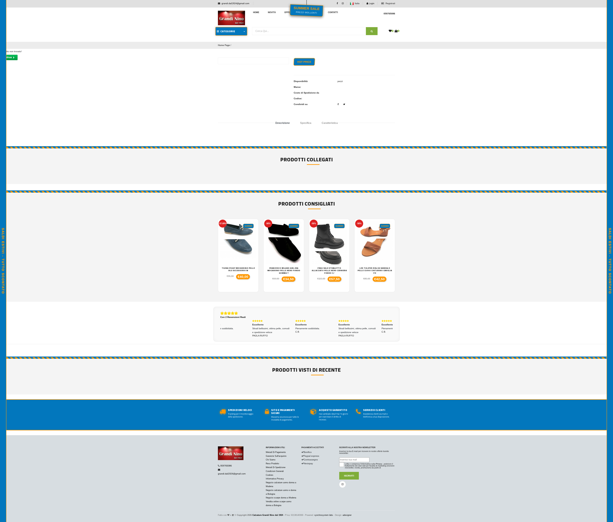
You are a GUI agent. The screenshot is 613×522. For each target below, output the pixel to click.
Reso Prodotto (272, 463)
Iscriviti (349, 475)
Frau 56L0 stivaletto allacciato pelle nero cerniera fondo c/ (329, 270)
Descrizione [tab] (282, 123)
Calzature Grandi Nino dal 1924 (267, 515)
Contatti (333, 12)
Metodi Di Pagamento (276, 452)
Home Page (224, 45)
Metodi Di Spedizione (275, 467)
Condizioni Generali (275, 471)
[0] (390, 31)
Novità (272, 12)
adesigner (347, 515)
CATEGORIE (227, 31)
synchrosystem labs (323, 515)
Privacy (379, 464)
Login (371, 3)
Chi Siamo (270, 459)
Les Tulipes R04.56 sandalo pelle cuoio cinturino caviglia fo (375, 270)
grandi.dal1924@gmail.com (235, 3)
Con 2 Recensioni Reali (233, 317)
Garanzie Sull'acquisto (276, 456)
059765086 (226, 465)
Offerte (289, 12)
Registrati (390, 3)
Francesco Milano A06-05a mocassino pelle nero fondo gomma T (283, 270)
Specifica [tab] (305, 123)
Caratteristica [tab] (330, 123)
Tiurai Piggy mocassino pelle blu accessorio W (238, 269)
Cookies (269, 475)
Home (256, 12)
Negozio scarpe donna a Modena (281, 497)
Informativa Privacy (275, 478)
